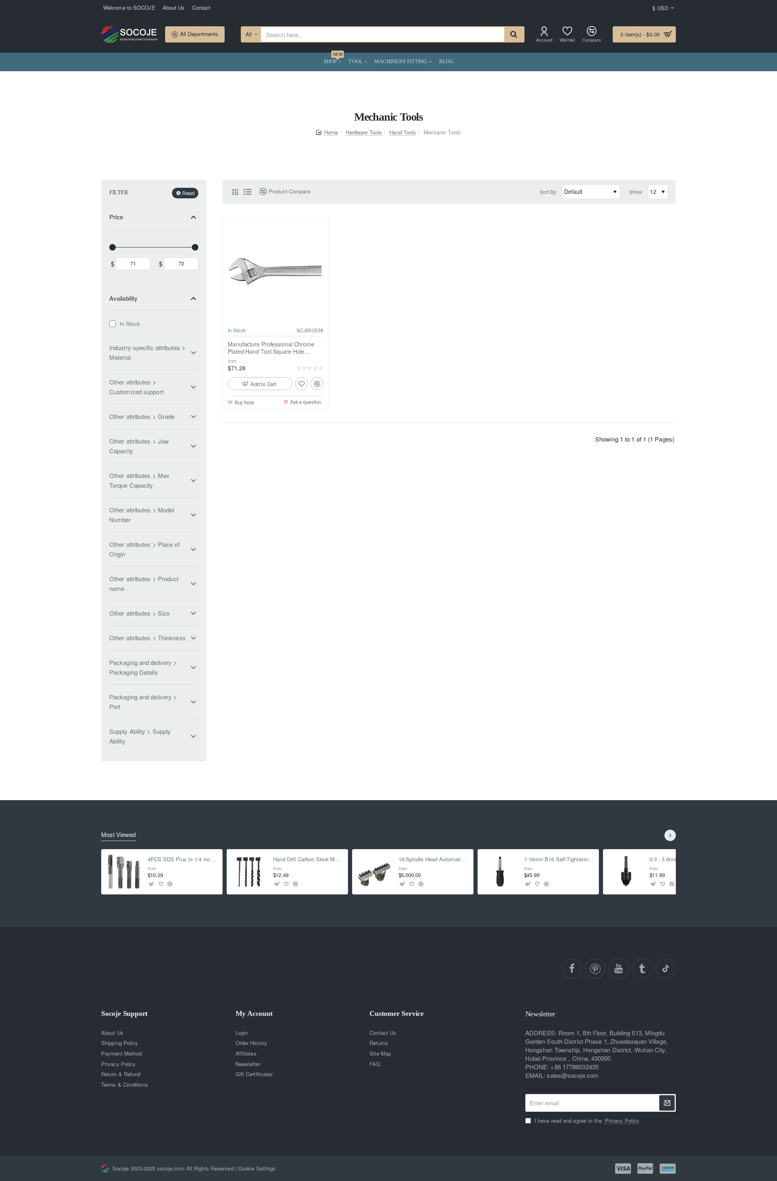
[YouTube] (619, 968)
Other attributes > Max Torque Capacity (139, 480)
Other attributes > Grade (141, 416)
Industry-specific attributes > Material (147, 352)
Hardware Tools (364, 132)
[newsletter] (667, 1103)
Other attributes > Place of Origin (144, 549)
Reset (188, 192)
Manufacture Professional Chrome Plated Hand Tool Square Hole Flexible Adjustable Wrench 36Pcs (271, 347)
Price (116, 216)
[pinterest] (595, 968)
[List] (247, 192)
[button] (260, 383)
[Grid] (235, 192)
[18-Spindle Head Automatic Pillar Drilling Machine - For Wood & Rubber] (374, 871)
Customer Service (396, 1013)
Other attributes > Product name (144, 583)
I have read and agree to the (586, 1120)
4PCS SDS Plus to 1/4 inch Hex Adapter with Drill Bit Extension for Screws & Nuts (183, 859)
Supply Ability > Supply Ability (140, 736)
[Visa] (623, 1168)
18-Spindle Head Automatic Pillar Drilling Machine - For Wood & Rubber (434, 859)
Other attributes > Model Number (141, 515)
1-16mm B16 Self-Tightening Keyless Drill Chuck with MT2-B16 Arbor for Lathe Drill (559, 859)
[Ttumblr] (642, 968)
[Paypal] (645, 1168)
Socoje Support (124, 1013)
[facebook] (572, 968)
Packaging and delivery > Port (143, 701)
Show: (636, 191)
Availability (123, 298)
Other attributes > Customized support (136, 387)
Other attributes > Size (139, 613)
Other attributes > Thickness (147, 637)
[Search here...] (514, 34)
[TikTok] (666, 968)
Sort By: (548, 191)
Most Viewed (118, 835)
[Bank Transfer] (668, 1169)
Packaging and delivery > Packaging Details (143, 667)
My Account (254, 1013)
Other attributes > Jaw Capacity (139, 446)
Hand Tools (402, 132)
